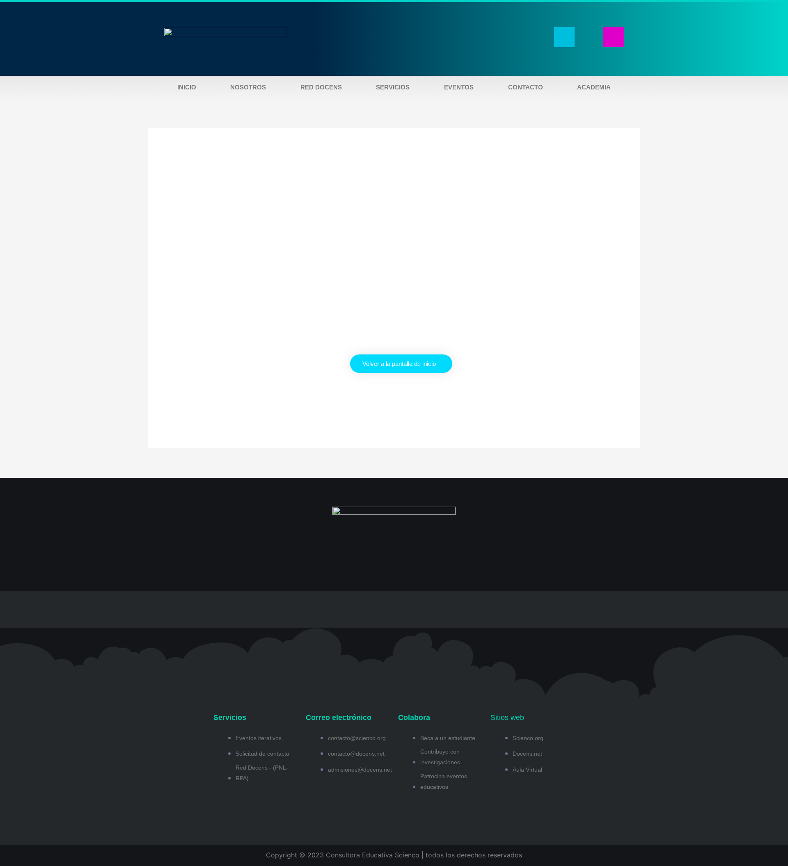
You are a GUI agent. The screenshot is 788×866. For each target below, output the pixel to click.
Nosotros (248, 87)
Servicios (393, 87)
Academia (594, 87)
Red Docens (321, 87)
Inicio (186, 87)
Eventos (459, 87)
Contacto (525, 87)
